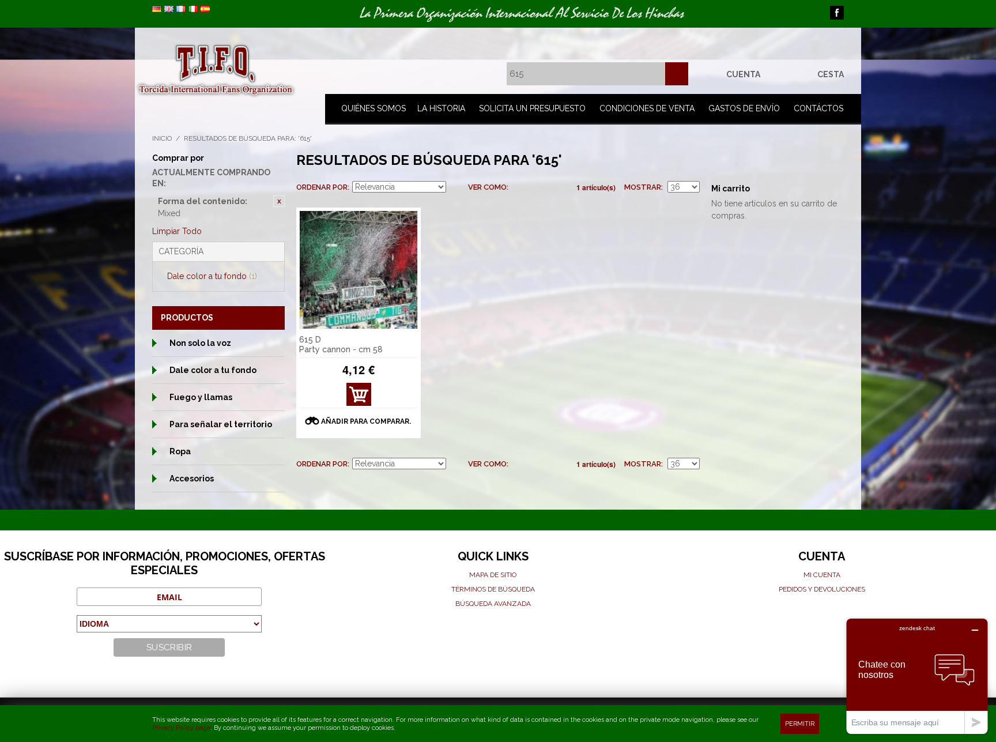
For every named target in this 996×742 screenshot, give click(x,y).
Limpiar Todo (177, 231)
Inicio (162, 138)
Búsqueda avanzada (493, 604)
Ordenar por (322, 187)
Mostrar (642, 187)
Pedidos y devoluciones (822, 589)
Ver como (487, 187)
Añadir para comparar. (366, 421)
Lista (540, 187)
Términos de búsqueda (493, 589)
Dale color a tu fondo (212, 276)
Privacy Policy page (181, 728)
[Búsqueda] (676, 73)
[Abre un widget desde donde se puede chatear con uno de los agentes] (917, 676)
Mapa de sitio (492, 575)
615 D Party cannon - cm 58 (341, 344)
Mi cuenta (821, 575)
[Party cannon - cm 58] (358, 269)
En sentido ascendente (456, 187)
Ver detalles (358, 397)
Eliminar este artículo (279, 201)
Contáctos (818, 108)
